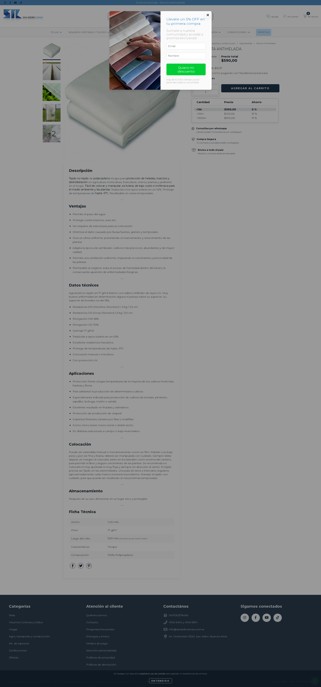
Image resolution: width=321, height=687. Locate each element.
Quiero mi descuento (186, 69)
